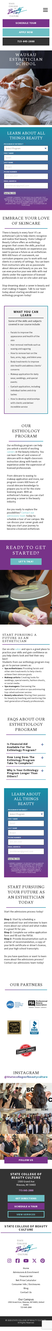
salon (18, 649)
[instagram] (9, 1260)
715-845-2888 (26, 1190)
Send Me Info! (10, 193)
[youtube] (26, 1260)
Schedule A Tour (26, 1206)
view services (26, 1214)
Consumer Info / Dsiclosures (26, 1284)
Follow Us (26, 1160)
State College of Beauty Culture (26, 1228)
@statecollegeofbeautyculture (26, 1077)
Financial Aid (26, 1276)
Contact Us (26, 1292)
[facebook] (18, 1260)
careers (11, 452)
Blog (26, 1288)
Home (26, 1268)
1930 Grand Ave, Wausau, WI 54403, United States (26, 1303)
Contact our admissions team (20, 514)
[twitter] (34, 1260)
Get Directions (25, 1198)
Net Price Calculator (26, 1280)
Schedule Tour (26, 23)
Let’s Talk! (26, 561)
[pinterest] (42, 1260)
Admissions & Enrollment (26, 1272)
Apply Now (26, 32)
